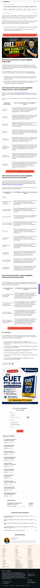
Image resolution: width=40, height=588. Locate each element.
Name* (11, 412)
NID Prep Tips (30, 564)
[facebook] (3, 364)
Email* (11, 419)
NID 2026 (29, 552)
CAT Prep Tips (30, 566)
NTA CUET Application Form (21, 93)
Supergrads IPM (17, 562)
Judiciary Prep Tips (31, 565)
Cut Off (33, 9)
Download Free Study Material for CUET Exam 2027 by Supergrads (20, 35)
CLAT (3, 548)
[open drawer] (2, 1)
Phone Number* (12, 415)
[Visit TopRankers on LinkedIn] (34, 575)
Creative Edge (17, 563)
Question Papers (11, 9)
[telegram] (9, 364)
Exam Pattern (19, 9)
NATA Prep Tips (30, 563)
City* (11, 426)
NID (3, 553)
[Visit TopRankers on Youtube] (29, 575)
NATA (3, 552)
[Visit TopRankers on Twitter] (33, 575)
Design (4, 564)
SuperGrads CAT (18, 566)
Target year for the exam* (14, 422)
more (35, 542)
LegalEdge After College (19, 565)
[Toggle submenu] (36, 9)
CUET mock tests (17, 358)
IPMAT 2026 (30, 549)
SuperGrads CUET (18, 564)
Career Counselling (6, 566)
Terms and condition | (5, 585)
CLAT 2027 (29, 548)
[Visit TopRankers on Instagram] (31, 575)
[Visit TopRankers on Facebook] (30, 575)
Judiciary (4, 549)
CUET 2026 (29, 550)
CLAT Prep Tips (30, 559)
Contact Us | (24, 585)
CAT (3, 554)
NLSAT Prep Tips (30, 567)
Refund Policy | (18, 585)
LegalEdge (17, 559)
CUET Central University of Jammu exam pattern (19, 184)
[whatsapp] (6, 364)
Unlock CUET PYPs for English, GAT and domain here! (20, 171)
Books (29, 9)
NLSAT (4, 567)
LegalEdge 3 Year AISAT (19, 567)
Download (20, 431)
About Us (28, 585)
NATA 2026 (29, 551)
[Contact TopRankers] (34, 1)
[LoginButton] (38, 1)
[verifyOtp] (28, 417)
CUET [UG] (4, 551)
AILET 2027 (29, 553)
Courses (25, 9)
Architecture (5, 563)
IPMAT (4, 550)
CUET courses (22, 283)
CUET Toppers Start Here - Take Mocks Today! (20, 328)
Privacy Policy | (12, 585)
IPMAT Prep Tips (30, 562)
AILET (16, 549)
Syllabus (5, 9)
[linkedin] (12, 364)
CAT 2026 (29, 554)
